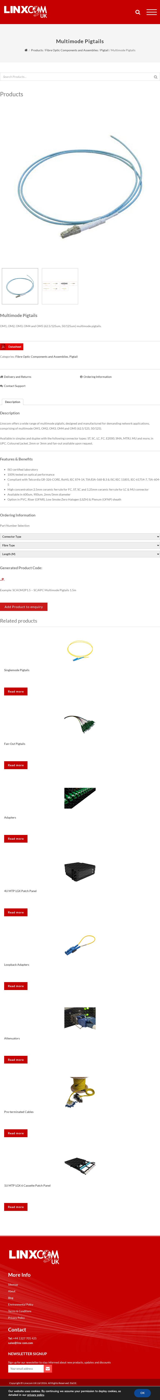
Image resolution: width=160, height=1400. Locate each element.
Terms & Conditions (19, 1311)
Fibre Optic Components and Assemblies (71, 50)
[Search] (155, 77)
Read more (16, 691)
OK (142, 1393)
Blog (10, 1298)
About (11, 1291)
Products (37, 50)
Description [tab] (12, 402)
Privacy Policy (16, 1317)
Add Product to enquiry (24, 607)
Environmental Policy (20, 1304)
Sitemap (13, 1284)
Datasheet (14, 346)
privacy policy (35, 1395)
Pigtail (104, 50)
